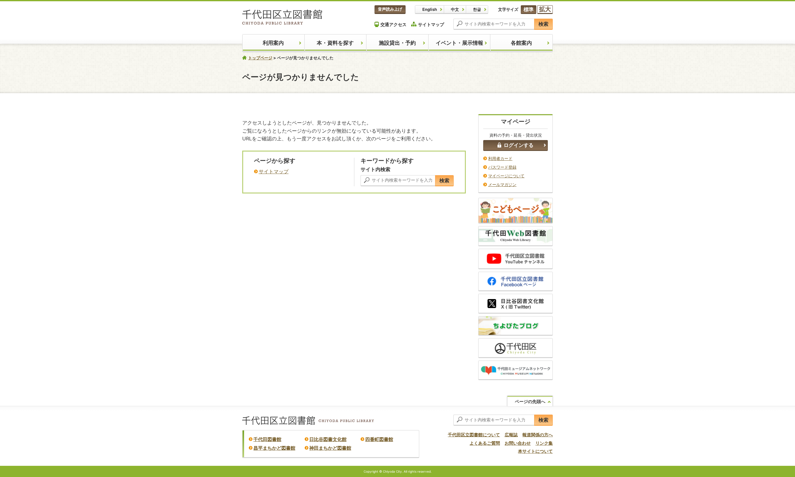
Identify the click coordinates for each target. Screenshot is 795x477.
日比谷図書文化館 (328, 439)
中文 (455, 9)
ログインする (519, 145)
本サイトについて (535, 451)
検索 (543, 24)
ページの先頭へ (530, 401)
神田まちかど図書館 (330, 448)
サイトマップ (431, 24)
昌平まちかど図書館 (274, 448)
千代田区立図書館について (474, 434)
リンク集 (544, 443)
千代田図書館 (267, 439)
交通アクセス (393, 24)
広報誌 (511, 434)
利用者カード (500, 158)
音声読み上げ (390, 9)
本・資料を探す (335, 43)
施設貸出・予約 (397, 43)
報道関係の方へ (537, 434)
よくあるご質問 (485, 443)
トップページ (260, 57)
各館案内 (521, 43)
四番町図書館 (379, 439)
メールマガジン (502, 184)
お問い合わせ (518, 443)
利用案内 (273, 43)
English (429, 9)
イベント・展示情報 (459, 43)
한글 (477, 9)
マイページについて (506, 175)
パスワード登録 (502, 167)
